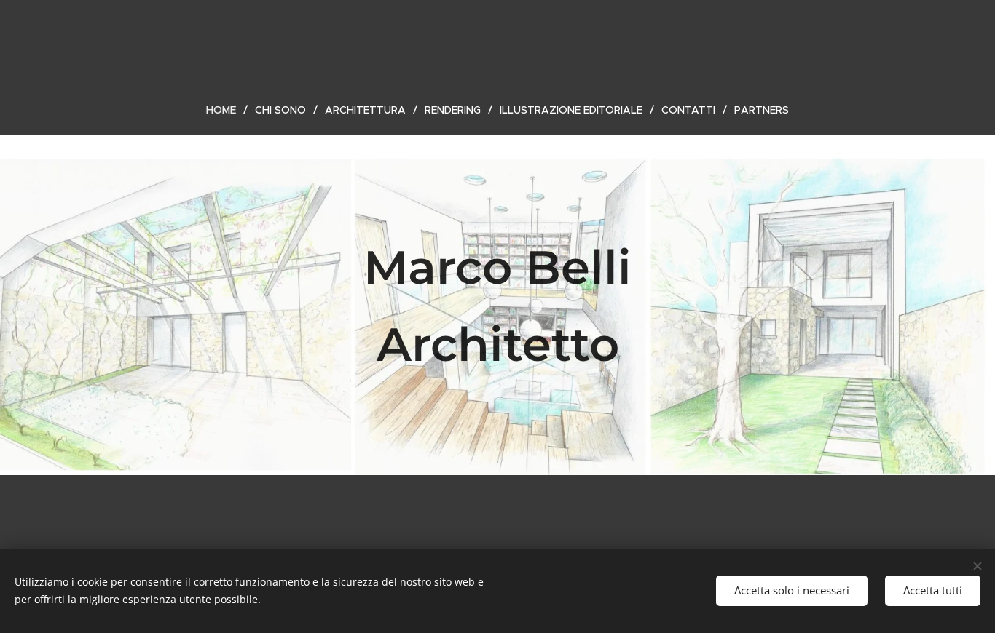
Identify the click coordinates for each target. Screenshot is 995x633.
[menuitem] (227, 110)
